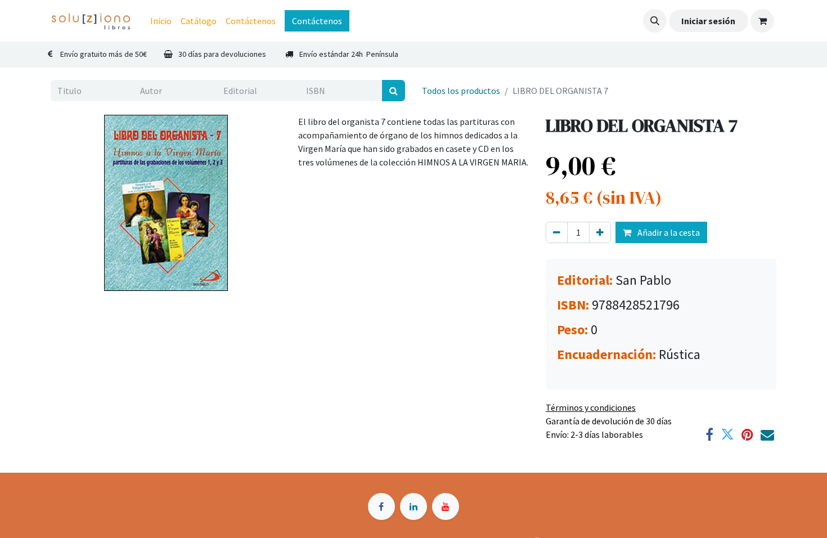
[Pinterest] (747, 434)
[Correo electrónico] (767, 434)
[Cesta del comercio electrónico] (762, 21)
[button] (655, 21)
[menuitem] (161, 21)
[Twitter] (727, 434)
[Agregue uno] (600, 232)
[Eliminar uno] (557, 232)
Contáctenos (317, 20)
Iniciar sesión (708, 20)
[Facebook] (709, 434)
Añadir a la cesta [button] (668, 232)
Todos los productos (461, 90)
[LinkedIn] (413, 506)
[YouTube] (445, 506)
